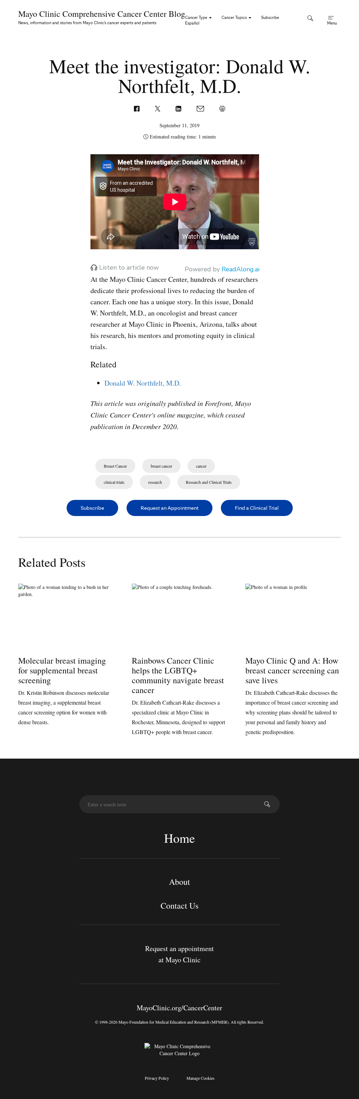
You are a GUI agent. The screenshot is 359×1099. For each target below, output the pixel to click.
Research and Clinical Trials (209, 482)
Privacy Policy (157, 1078)
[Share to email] (201, 107)
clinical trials (114, 482)
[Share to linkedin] (179, 107)
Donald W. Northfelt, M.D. (142, 383)
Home (179, 837)
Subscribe (270, 17)
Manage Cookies (201, 1078)
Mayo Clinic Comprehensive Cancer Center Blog (101, 13)
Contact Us (179, 905)
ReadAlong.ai (240, 269)
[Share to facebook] (137, 107)
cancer (201, 466)
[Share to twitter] (158, 107)
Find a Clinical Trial (257, 507)
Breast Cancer (115, 466)
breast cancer (161, 466)
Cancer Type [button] (196, 17)
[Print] (222, 107)
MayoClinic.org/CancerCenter (179, 1007)
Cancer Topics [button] (235, 17)
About (179, 881)
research (155, 482)
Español (192, 23)
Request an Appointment (169, 507)
